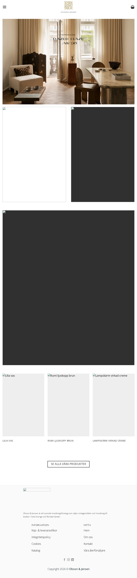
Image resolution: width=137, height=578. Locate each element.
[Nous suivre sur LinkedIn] (72, 559)
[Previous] (8, 406)
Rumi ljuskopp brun (21, 440)
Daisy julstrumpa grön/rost (117, 440)
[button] (5, 7)
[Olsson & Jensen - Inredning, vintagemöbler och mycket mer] (68, 7)
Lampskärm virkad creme (70, 440)
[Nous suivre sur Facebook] (64, 559)
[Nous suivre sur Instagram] (68, 559)
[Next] (129, 406)
